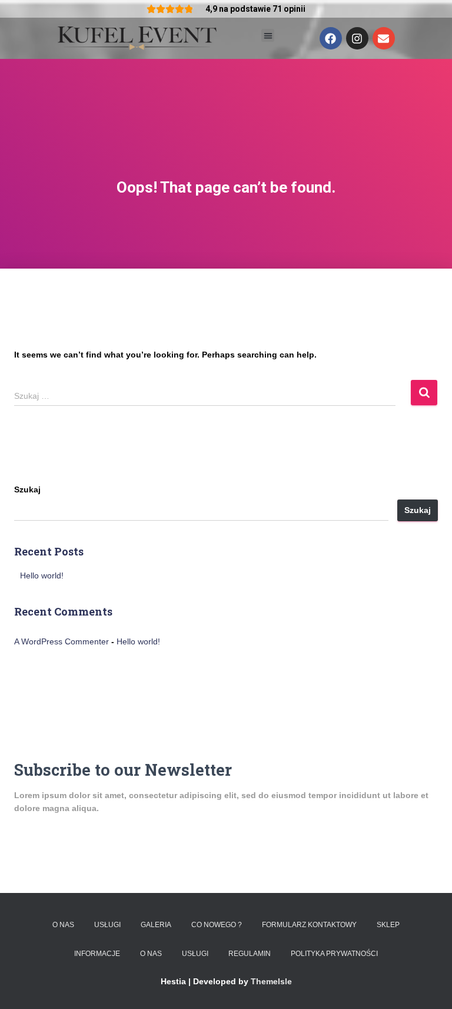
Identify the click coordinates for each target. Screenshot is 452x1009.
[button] (268, 35)
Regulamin (249, 954)
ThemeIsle (271, 981)
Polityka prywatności (334, 954)
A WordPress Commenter (61, 641)
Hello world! (42, 575)
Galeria (156, 925)
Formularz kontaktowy (309, 925)
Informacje (97, 954)
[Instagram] (357, 38)
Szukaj (27, 489)
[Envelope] (384, 38)
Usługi (107, 925)
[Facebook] (331, 38)
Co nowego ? (216, 925)
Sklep (388, 925)
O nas (63, 925)
